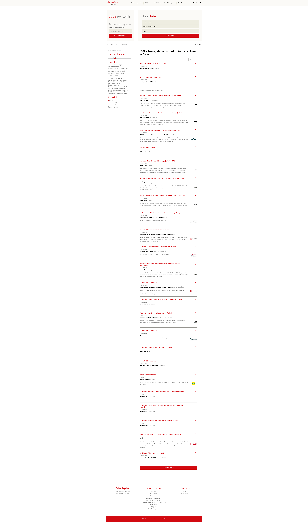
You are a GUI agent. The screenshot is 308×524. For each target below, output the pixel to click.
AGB (142, 519)
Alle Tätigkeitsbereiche (153, 500)
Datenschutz (149, 519)
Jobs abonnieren (120, 36)
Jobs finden (170, 36)
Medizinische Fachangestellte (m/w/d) (153, 63)
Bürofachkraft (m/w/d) (147, 147)
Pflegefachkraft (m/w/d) (148, 282)
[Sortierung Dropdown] (198, 59)
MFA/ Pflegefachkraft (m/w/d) (150, 77)
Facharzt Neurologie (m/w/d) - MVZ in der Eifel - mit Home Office (162, 178)
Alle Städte (153, 494)
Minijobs (147, 3)
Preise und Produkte (122, 494)
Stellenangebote (136, 3)
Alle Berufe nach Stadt (153, 498)
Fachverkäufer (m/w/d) (148, 374)
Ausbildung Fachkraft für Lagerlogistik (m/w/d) (156, 347)
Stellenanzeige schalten (122, 491)
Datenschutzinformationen (115, 27)
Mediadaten (184, 494)
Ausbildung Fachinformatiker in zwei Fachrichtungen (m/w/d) (161, 299)
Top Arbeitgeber (169, 3)
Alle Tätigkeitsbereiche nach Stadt (153, 502)
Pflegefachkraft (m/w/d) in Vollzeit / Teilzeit (155, 230)
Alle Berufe (153, 496)
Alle (153, 491)
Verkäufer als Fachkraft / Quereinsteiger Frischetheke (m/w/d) (161, 434)
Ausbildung (157, 3)
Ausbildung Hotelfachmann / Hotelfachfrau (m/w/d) (158, 247)
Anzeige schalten (183, 3)
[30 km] (115, 58)
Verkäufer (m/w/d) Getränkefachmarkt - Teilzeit (156, 313)
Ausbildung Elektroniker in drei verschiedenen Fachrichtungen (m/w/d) (161, 406)
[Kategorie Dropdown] (197, 21)
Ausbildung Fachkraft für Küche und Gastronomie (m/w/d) (160, 213)
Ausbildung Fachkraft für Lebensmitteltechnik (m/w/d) (159, 420)
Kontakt (184, 491)
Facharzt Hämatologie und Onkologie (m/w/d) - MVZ (157, 161)
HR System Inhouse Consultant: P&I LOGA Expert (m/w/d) (160, 130)
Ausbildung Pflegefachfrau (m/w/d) (152, 453)
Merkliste (196, 3)
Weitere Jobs (168, 468)
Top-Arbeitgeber (153, 509)
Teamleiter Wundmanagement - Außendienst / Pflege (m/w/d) (161, 95)
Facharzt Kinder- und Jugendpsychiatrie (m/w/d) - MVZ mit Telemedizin (160, 264)
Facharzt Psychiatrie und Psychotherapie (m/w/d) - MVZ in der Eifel (163, 195)
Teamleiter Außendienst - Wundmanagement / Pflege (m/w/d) (161, 113)
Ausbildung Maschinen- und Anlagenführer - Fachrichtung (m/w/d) (163, 391)
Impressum (157, 519)
